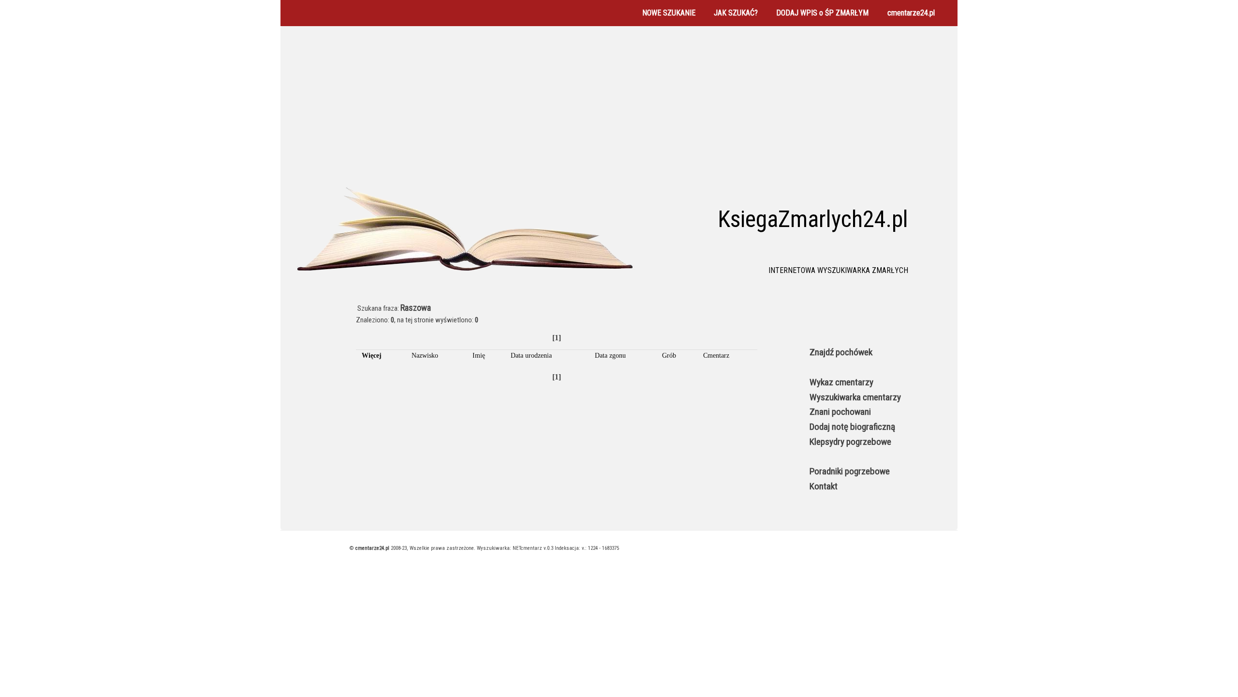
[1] (556, 337)
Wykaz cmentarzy (841, 382)
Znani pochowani (840, 411)
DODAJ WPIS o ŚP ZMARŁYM (822, 12)
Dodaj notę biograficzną (852, 426)
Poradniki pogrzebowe (850, 471)
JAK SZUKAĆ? (736, 12)
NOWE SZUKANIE (668, 12)
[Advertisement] (619, 108)
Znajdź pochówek (841, 352)
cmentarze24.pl (911, 12)
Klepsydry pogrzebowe (850, 441)
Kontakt (824, 486)
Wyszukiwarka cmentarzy (855, 397)
